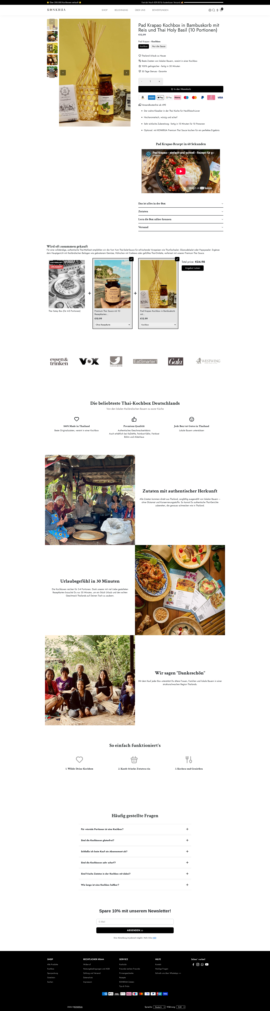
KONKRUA (78, 1007)
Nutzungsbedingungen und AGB (96, 968)
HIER (154, 937)
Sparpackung (52, 973)
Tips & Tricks (124, 986)
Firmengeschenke (126, 973)
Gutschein (51, 977)
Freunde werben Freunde (129, 968)
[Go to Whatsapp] (202, 964)
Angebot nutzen (192, 268)
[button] (180, 204)
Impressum (87, 982)
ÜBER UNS (140, 10)
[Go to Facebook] (193, 964)
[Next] (52, 75)
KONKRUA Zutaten (126, 982)
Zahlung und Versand (92, 973)
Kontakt (158, 964)
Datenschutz (88, 977)
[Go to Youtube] (207, 964)
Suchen (50, 982)
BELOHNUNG (121, 10)
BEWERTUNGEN (160, 10)
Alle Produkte (52, 964)
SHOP (105, 10)
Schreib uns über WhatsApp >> (168, 973)
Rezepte (122, 977)
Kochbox (50, 968)
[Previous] (52, 21)
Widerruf (87, 964)
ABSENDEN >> (135, 930)
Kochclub (123, 964)
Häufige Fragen (161, 968)
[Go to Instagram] (198, 964)
